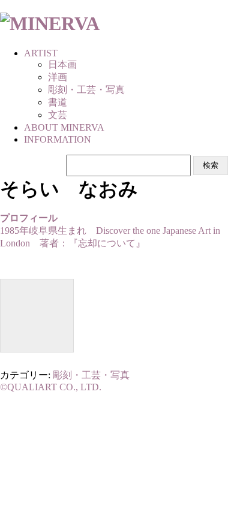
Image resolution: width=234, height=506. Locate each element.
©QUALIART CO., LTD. (50, 387)
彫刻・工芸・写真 (91, 375)
